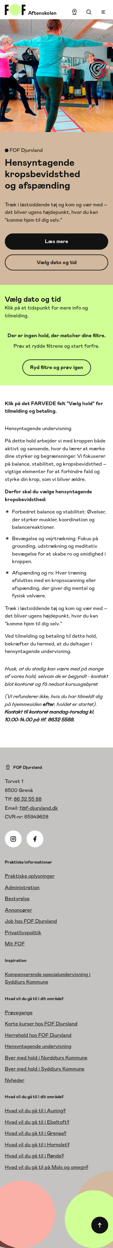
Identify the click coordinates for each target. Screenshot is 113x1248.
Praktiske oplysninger (30, 876)
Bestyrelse (17, 898)
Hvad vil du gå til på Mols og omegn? (46, 1167)
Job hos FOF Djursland (31, 921)
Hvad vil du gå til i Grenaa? (35, 1133)
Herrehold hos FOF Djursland (38, 1035)
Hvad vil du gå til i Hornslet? (37, 1144)
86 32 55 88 (28, 799)
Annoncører (18, 910)
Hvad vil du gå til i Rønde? (34, 1155)
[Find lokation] (74, 12)
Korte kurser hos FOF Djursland (41, 1023)
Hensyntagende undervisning (38, 1046)
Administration (22, 887)
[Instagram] (13, 838)
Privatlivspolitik (23, 932)
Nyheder (14, 1080)
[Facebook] (35, 838)
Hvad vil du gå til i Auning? (35, 1110)
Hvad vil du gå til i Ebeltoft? (37, 1122)
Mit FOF (15, 943)
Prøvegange (19, 1012)
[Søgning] (89, 12)
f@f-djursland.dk (39, 808)
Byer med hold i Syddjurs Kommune (44, 1068)
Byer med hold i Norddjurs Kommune (46, 1057)
